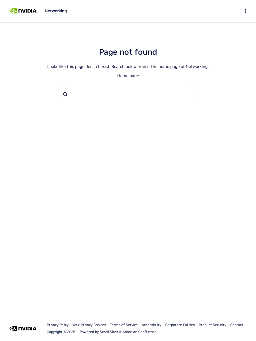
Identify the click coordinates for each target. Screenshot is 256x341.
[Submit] (65, 94)
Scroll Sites (109, 332)
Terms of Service (124, 325)
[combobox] (128, 94)
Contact (236, 325)
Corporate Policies (180, 325)
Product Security (212, 325)
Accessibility (151, 325)
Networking (56, 10)
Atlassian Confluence (139, 332)
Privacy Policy (57, 325)
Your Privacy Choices (89, 325)
